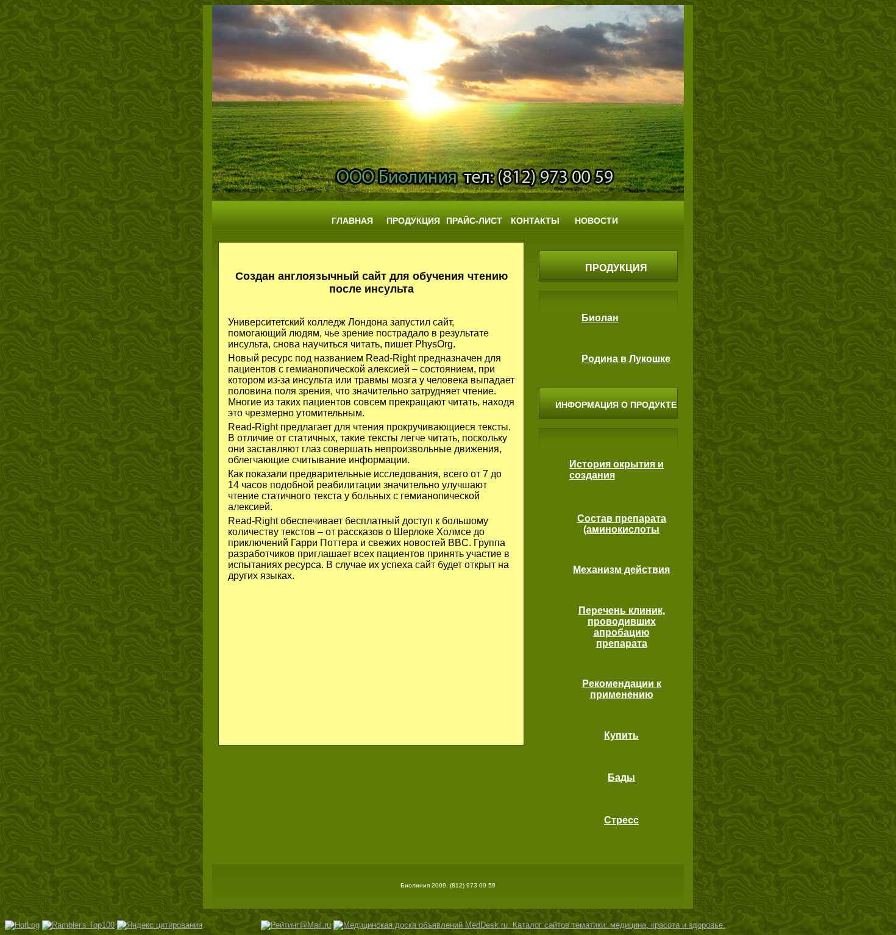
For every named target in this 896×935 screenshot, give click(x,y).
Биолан (600, 318)
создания (592, 475)
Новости (596, 221)
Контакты (535, 221)
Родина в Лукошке (625, 359)
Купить (621, 735)
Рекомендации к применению (621, 689)
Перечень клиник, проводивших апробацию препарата (621, 627)
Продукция (413, 221)
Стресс (621, 820)
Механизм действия (621, 569)
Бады (621, 777)
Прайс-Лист (474, 221)
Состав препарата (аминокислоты (621, 524)
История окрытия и (616, 464)
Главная (352, 221)
